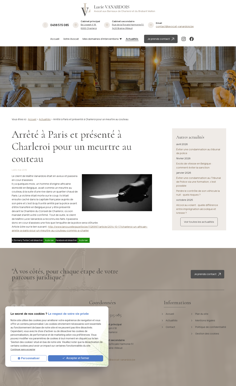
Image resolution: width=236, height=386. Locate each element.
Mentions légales (205, 320)
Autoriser (49, 240)
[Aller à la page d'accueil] (118, 9)
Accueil (54, 39)
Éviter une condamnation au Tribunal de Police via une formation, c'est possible (198, 181)
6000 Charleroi (89, 26)
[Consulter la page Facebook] (192, 39)
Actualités (132, 39)
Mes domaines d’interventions (101, 39)
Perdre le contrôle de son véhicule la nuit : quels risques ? (198, 193)
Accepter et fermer (77, 358)
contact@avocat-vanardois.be (175, 26)
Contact (170, 327)
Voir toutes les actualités (199, 222)
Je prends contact (159, 39)
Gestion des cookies (207, 333)
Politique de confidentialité (210, 327)
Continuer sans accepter (23, 349)
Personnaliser (30, 358)
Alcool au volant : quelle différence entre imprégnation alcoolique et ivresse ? (197, 209)
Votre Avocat (71, 39)
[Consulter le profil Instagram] (184, 39)
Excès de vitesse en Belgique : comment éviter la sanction (194, 165)
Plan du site (201, 313)
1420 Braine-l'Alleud (128, 26)
